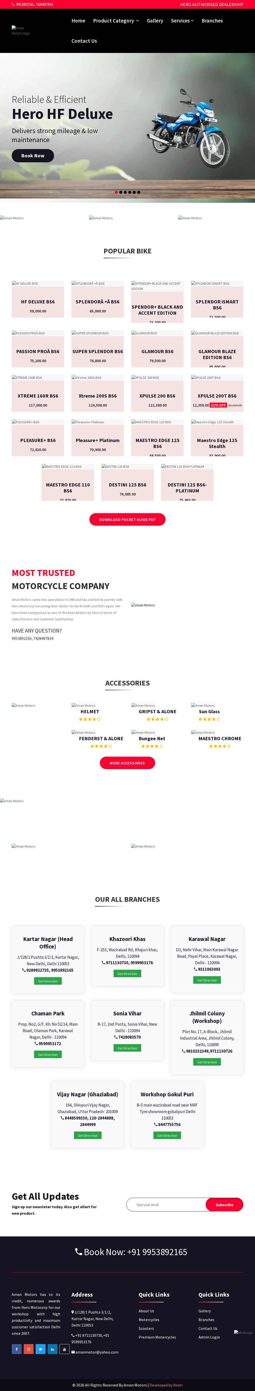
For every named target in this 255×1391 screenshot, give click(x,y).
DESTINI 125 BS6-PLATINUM (187, 487)
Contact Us (84, 40)
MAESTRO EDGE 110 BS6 (68, 487)
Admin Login (209, 1337)
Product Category (114, 20)
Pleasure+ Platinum (98, 440)
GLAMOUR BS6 (157, 351)
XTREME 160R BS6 (38, 396)
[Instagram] (29, 1349)
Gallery (155, 20)
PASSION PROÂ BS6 (38, 351)
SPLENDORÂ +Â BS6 (98, 301)
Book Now (33, 155)
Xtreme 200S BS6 (98, 396)
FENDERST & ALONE (101, 738)
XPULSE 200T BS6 (217, 396)
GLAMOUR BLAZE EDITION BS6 (217, 354)
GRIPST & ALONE (157, 711)
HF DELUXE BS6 (38, 301)
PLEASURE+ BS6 (38, 440)
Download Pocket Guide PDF (127, 519)
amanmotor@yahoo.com (97, 1352)
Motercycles (149, 1319)
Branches (212, 20)
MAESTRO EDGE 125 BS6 (157, 443)
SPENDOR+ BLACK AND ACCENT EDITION (157, 310)
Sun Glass (209, 711)
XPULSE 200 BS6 (157, 396)
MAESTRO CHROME (219, 738)
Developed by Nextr (166, 1385)
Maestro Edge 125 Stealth (217, 443)
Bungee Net (152, 738)
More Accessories (127, 762)
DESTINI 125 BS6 (127, 484)
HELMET (89, 711)
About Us (146, 1310)
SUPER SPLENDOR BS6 (97, 351)
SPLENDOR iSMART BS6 (217, 304)
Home (78, 20)
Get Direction (48, 981)
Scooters (146, 1328)
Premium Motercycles (157, 1337)
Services (180, 20)
